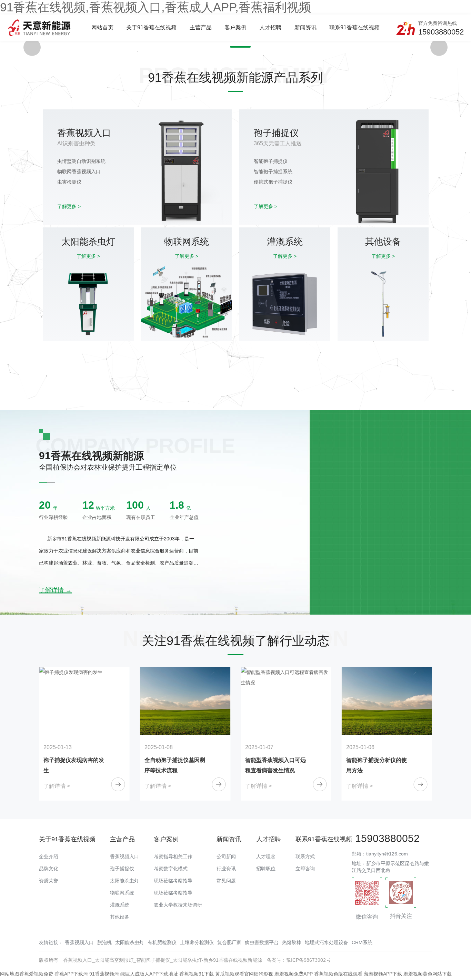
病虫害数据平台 (262, 942)
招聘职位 (265, 868)
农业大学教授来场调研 (178, 905)
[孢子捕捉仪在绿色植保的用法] (387, 701)
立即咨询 (305, 868)
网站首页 (102, 27)
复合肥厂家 (229, 942)
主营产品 (201, 27)
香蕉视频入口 (124, 856)
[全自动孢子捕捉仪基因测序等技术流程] (84, 701)
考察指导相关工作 (173, 856)
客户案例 (235, 27)
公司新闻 (226, 856)
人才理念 (265, 856)
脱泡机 (104, 942)
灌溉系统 (119, 905)
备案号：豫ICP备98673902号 (299, 960)
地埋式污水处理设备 (326, 942)
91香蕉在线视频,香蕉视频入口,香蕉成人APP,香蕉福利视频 (155, 7)
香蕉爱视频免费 (36, 974)
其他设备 (119, 917)
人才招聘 (270, 27)
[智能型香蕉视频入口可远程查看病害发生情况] (185, 701)
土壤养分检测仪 (197, 942)
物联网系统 (122, 892)
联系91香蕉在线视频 (354, 27)
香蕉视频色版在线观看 (338, 974)
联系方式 (305, 856)
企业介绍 (48, 856)
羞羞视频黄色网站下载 (427, 974)
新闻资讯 (305, 27)
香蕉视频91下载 (196, 974)
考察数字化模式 (171, 868)
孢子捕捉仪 (122, 868)
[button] (230, 47)
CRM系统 (362, 942)
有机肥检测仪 (162, 942)
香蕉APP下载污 (71, 974)
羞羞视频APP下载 (383, 974)
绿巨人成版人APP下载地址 (149, 974)
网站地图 (9, 974)
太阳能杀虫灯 (124, 880)
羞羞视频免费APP (293, 974)
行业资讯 (226, 868)
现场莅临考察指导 (173, 880)
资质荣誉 (48, 880)
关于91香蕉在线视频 (151, 27)
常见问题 (226, 880)
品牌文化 (48, 868)
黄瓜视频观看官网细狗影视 (244, 974)
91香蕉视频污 (104, 974)
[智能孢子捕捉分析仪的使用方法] (286, 701)
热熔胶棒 (291, 942)
